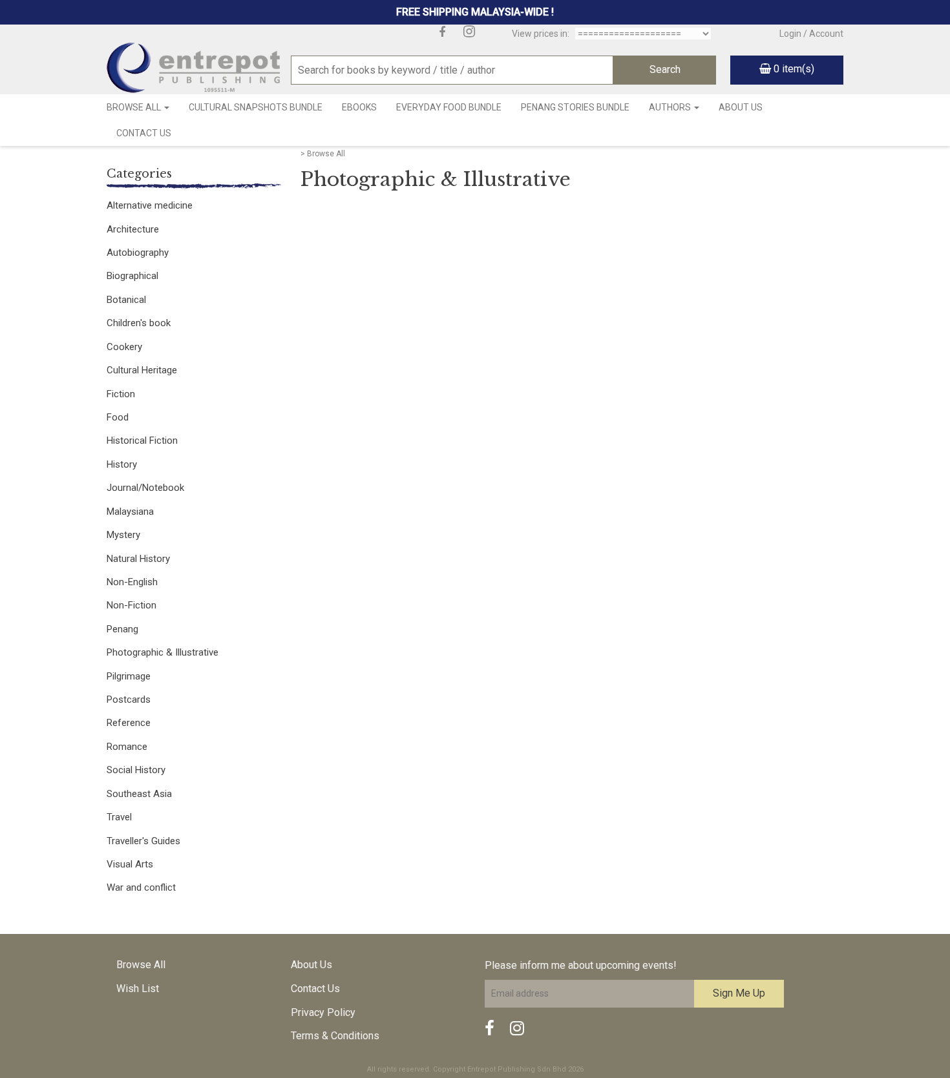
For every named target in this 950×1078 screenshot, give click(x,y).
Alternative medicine (150, 205)
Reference (129, 723)
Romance (127, 746)
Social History (136, 770)
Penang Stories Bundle (575, 107)
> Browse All (323, 153)
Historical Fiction (142, 440)
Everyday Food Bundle (448, 107)
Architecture (133, 229)
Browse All (135, 107)
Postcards (129, 699)
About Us (741, 107)
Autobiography (138, 252)
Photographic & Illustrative (162, 652)
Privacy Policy (323, 1012)
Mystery (123, 535)
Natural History (138, 559)
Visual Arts (130, 864)
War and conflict (141, 887)
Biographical (132, 276)
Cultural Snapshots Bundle (255, 107)
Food (118, 417)
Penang (122, 629)
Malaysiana (130, 511)
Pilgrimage (129, 676)
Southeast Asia (139, 794)
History (122, 464)
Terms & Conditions (335, 1036)
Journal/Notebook (145, 487)
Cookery (124, 347)
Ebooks (359, 107)
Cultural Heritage (142, 370)
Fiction (121, 394)
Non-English (132, 582)
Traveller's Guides (143, 841)
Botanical (126, 300)
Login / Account (811, 33)
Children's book (139, 323)
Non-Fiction (131, 605)
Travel (119, 817)
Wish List (137, 988)
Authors (671, 107)
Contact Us (143, 133)
